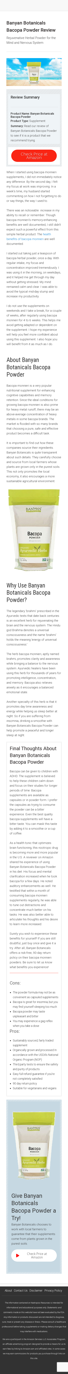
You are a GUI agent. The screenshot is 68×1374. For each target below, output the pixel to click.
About (8, 1290)
